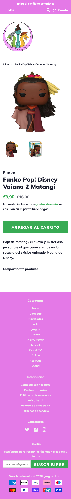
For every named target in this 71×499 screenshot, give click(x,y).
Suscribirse (49, 464)
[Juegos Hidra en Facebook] (35, 430)
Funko (35, 324)
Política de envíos (35, 390)
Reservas (35, 360)
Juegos (35, 329)
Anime (36, 355)
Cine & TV (35, 350)
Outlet (35, 365)
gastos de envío (47, 204)
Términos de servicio (35, 410)
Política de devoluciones (35, 395)
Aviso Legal (35, 400)
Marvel (35, 345)
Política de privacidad (35, 405)
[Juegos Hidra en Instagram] (44, 430)
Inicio (6, 64)
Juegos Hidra (52, 476)
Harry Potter (35, 339)
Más (11, 10)
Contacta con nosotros (35, 384)
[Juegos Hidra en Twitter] (27, 430)
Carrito (62, 10)
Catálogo (36, 313)
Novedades (35, 318)
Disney (35, 334)
